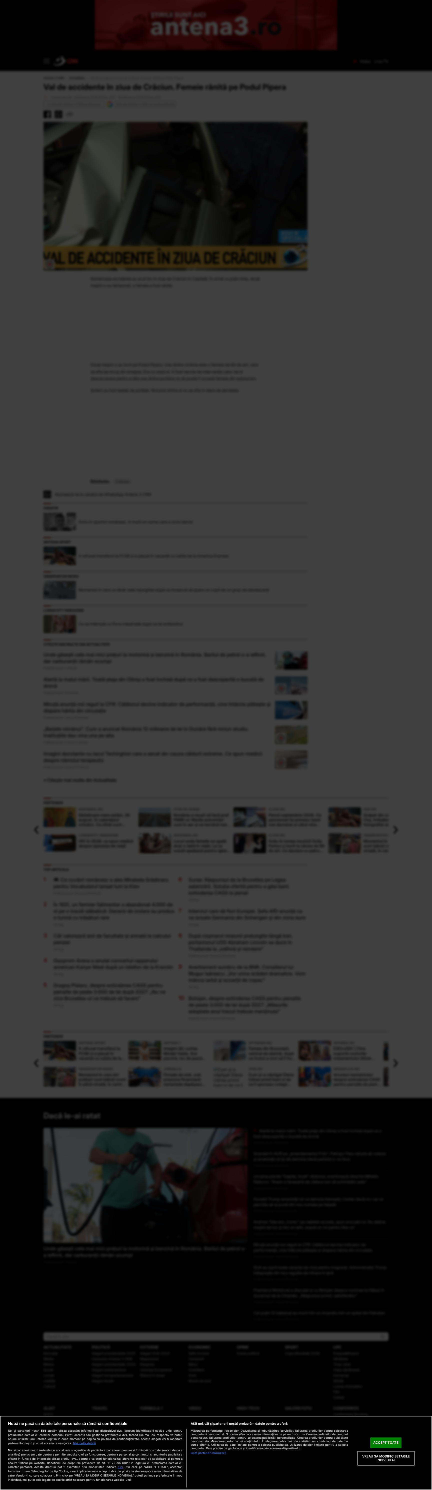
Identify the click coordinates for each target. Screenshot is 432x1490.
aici (120, 1467)
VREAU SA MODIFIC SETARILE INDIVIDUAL (386, 1458)
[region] (216, 1453)
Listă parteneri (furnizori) (208, 1453)
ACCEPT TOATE (385, 1442)
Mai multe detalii (84, 1443)
